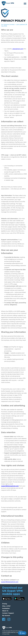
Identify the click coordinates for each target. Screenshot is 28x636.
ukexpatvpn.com (17, 49)
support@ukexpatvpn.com (9, 582)
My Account (6, 615)
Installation (6, 608)
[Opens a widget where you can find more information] (22, 633)
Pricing (4, 603)
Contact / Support (8, 613)
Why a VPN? (6, 606)
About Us (5, 611)
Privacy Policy (6, 634)
